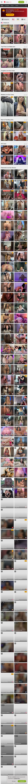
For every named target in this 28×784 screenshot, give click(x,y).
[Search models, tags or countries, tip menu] (26, 5)
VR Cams (3, 143)
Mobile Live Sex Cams (7, 94)
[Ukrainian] (18, 19)
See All (25, 23)
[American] (13, 19)
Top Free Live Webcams (8, 46)
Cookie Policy (17, 778)
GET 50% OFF (10, 14)
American (6, 22)
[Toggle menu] (1, 2)
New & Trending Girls (7, 119)
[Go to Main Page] (8, 2)
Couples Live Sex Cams (8, 70)
